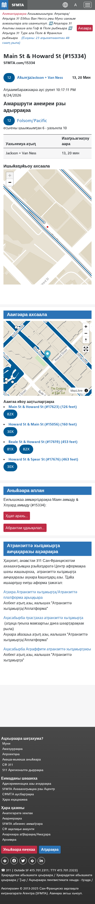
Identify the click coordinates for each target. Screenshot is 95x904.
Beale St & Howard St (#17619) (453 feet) (43, 442)
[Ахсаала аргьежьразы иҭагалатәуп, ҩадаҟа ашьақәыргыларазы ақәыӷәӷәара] (86, 340)
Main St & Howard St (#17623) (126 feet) (43, 407)
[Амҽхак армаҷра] (86, 333)
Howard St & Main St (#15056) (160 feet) (43, 424)
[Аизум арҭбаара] (86, 326)
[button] (65, 5)
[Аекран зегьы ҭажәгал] (86, 349)
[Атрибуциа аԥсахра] (86, 390)
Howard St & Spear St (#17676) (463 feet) (43, 459)
